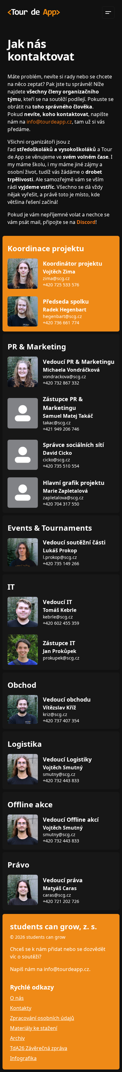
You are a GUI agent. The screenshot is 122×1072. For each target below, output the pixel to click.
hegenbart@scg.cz (62, 316)
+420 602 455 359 (61, 623)
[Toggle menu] (108, 12)
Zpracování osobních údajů (42, 1018)
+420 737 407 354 (61, 721)
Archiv (17, 1038)
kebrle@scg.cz (58, 617)
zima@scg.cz (56, 278)
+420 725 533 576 (61, 285)
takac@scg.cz (57, 423)
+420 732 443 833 (61, 780)
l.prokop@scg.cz (60, 557)
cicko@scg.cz (56, 460)
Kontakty (20, 1008)
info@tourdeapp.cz (49, 121)
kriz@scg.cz (55, 714)
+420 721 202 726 (61, 901)
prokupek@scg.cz (61, 658)
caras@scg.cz (57, 895)
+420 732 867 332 (61, 383)
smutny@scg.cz (59, 774)
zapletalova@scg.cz (63, 498)
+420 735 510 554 (61, 466)
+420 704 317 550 (61, 504)
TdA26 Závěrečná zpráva (38, 1048)
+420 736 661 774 (61, 323)
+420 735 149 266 (61, 563)
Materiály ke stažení (33, 1028)
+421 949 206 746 (61, 429)
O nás (17, 998)
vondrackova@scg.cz (64, 376)
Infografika (23, 1058)
